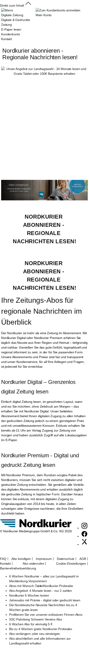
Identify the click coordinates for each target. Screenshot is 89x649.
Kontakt (5, 563)
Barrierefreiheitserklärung (18, 568)
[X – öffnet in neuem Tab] (84, 544)
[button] (28, 5)
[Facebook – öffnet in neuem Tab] (84, 536)
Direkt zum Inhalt (12, 5)
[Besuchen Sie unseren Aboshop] (36, 526)
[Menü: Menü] (7, 10)
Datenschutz (65, 558)
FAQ (3, 558)
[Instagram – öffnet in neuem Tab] (84, 528)
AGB (82, 558)
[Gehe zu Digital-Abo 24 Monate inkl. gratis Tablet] (44, 199)
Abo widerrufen (33, 563)
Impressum (44, 558)
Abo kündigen (21, 558)
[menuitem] (18, 24)
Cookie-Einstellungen (71, 563)
